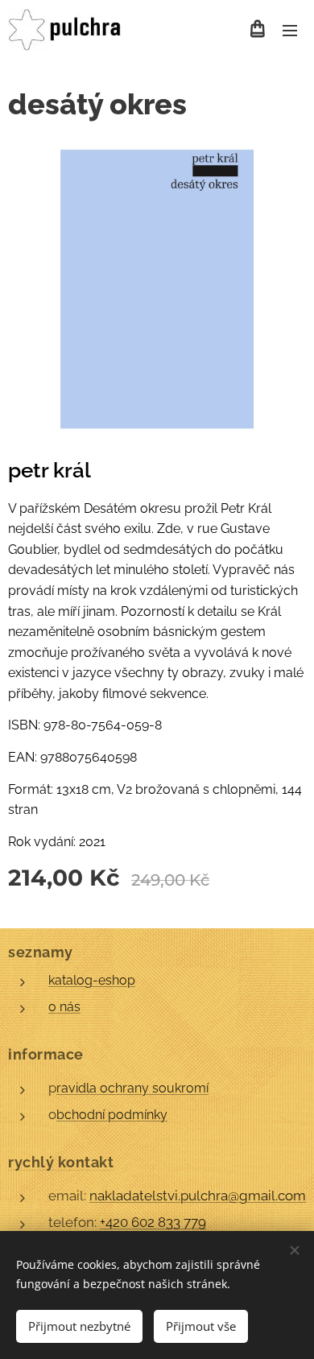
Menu (290, 30)
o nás (64, 1006)
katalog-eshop (91, 980)
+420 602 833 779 (153, 1222)
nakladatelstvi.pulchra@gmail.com (197, 1196)
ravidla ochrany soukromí (132, 1088)
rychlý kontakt (61, 1162)
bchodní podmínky (111, 1114)
